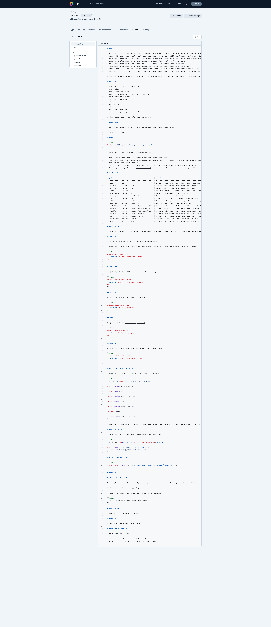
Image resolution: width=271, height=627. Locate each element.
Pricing (169, 4)
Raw (198, 37)
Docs (179, 4)
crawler (74, 15)
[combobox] (110, 4)
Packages (159, 4)
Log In (196, 4)
